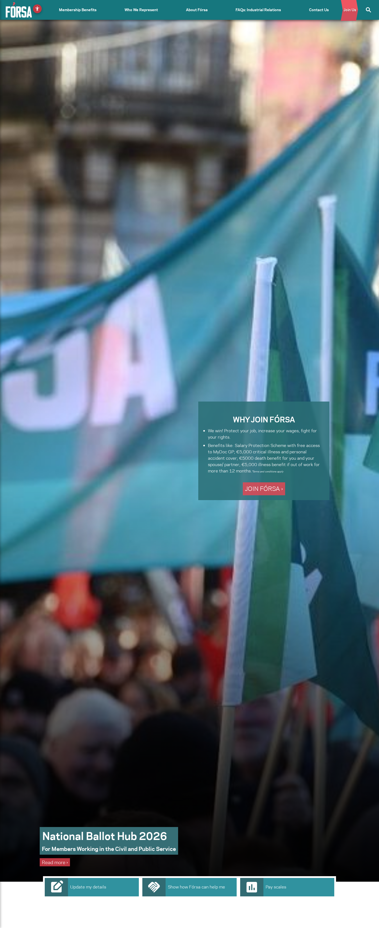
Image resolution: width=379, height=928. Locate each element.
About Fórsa (197, 10)
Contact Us (319, 10)
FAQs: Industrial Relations (258, 10)
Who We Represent (141, 10)
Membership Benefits (78, 10)
